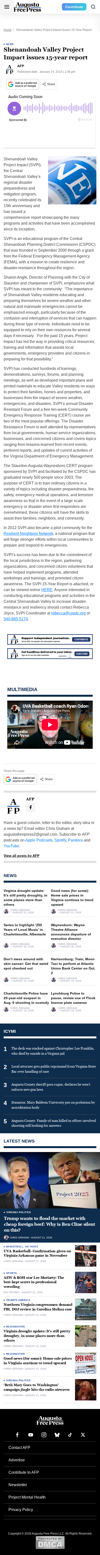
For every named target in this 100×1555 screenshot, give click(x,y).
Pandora (75, 840)
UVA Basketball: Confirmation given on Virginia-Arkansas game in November (37, 1253)
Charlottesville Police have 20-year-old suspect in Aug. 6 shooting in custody (26, 998)
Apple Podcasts (38, 840)
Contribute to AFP (23, 1472)
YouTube (11, 846)
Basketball (14, 1246)
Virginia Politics (18, 1212)
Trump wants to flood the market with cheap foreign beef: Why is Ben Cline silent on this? (49, 1224)
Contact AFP (19, 1447)
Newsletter (17, 1485)
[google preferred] (23, 84)
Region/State (15, 1326)
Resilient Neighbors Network (28, 533)
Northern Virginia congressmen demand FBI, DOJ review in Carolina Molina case (38, 1307)
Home (8, 30)
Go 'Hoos (31, 1246)
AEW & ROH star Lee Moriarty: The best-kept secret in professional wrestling (34, 1282)
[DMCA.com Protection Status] (50, 1542)
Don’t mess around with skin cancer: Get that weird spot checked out (26, 963)
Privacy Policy (20, 1510)
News (10, 44)
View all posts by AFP (21, 856)
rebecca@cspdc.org (68, 613)
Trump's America (18, 1300)
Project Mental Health (27, 1497)
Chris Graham (19, 910)
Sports (11, 1273)
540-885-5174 (16, 619)
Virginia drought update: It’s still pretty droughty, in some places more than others (37, 1336)
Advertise (16, 1460)
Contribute (74, 7)
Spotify (60, 840)
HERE (46, 590)
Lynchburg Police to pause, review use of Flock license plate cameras (73, 998)
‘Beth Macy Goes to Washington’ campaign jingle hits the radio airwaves (37, 1387)
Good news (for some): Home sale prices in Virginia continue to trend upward (38, 1360)
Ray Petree (11, 1292)
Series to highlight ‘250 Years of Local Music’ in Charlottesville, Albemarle (25, 929)
